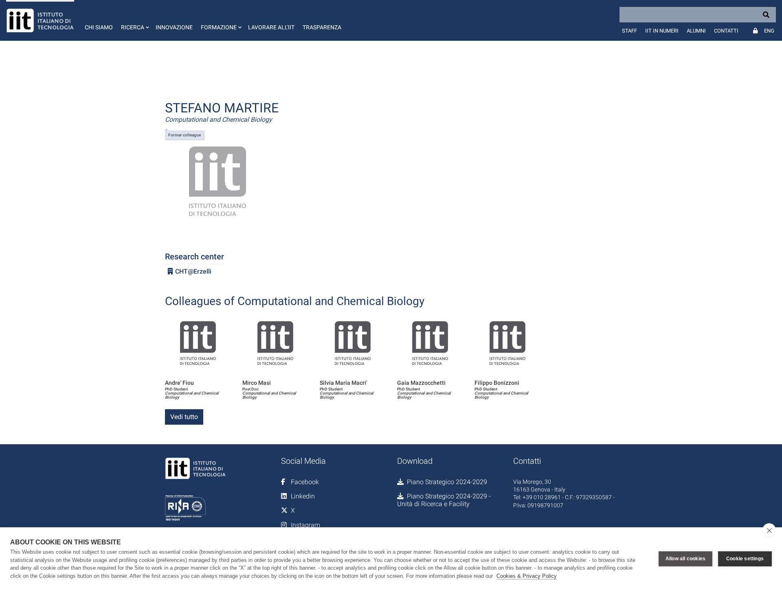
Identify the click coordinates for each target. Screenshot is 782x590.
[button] (134, 20)
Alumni (696, 31)
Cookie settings (745, 558)
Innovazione (174, 27)
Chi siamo (99, 27)
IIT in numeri (662, 31)
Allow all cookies (685, 558)
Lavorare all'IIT (271, 27)
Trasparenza (322, 27)
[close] (769, 530)
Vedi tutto (184, 417)
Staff (629, 31)
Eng (769, 31)
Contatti (726, 31)
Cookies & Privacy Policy (526, 576)
